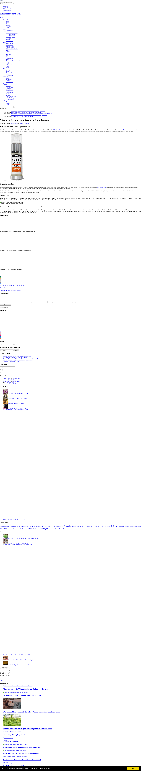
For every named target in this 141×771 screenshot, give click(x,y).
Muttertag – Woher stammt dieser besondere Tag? (22, 747)
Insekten (8, 103)
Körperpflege (97, 526)
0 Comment (42, 111)
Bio (18, 526)
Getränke (8, 22)
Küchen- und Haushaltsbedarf (13, 60)
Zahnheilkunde (9, 41)
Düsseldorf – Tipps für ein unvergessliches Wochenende (21, 665)
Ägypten (8, 70)
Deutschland (9, 72)
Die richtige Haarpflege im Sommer (19, 116)
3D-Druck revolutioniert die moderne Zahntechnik (22, 760)
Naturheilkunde (12, 35)
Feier (34, 526)
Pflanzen (126, 526)
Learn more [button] (47, 768)
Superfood (8, 26)
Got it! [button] (132, 768)
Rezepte (8, 25)
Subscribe (16, 350)
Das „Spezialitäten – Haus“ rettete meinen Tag (18, 398)
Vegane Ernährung (51, 528)
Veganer (57, 528)
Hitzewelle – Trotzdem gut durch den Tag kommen (23, 112)
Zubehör (8, 94)
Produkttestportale (10, 99)
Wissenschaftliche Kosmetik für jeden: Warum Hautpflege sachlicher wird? (28, 113)
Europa (7, 74)
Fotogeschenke (9, 58)
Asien (7, 71)
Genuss (7, 21)
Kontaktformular (7, 10)
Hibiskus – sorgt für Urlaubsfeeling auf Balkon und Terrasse (25, 111)
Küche (102, 526)
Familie (31, 526)
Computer (8, 86)
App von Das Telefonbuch (6, 287)
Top (23, 285)
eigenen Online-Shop (124, 129)
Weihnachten (62, 528)
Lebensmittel (107, 526)
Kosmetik (8, 80)
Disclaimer (5, 7)
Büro (7, 55)
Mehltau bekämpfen (10, 741)
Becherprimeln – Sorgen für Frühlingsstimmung (21, 753)
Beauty (7, 78)
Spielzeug (8, 51)
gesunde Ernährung (59, 526)
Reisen (4, 68)
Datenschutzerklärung (8, 8)
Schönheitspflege (18, 285)
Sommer (24, 528)
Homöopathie (12, 34)
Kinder (4, 42)
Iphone (78, 526)
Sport (4, 83)
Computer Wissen (10, 87)
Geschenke (52, 526)
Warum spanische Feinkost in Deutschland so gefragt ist (20, 660)
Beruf (16, 526)
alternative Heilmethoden (11, 33)
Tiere (4, 100)
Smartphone (20, 528)
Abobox (1, 526)
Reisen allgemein (10, 75)
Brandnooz (26, 526)
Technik (5, 84)
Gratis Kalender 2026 (11, 96)
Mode (7, 62)
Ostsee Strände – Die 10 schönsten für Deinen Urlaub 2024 (16, 655)
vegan (45, 529)
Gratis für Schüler (10, 47)
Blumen (22, 526)
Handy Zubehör (9, 90)
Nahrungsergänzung (10, 37)
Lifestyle (5, 53)
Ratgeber (8, 39)
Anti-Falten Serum (101, 187)
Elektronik (8, 88)
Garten (4, 29)
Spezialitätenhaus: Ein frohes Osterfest (16, 403)
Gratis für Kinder (10, 46)
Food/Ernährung (7, 19)
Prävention (8, 38)
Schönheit (5, 76)
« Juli (1, 680)
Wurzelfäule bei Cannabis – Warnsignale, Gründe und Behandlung (23, 538)
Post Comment (4, 307)
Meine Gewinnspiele (10, 97)
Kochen (8, 23)
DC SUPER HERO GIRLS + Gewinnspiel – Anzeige (15, 519)
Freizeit (45, 526)
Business (8, 56)
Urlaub (41, 528)
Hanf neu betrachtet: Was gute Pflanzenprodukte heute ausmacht (26, 115)
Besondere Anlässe (10, 54)
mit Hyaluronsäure (56, 129)
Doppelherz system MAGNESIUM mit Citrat (18, 543)
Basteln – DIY (9, 45)
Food (41, 526)
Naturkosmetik (9, 82)
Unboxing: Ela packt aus (11, 64)
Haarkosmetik (9, 79)
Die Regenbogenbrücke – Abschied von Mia (18, 408)
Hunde (7, 101)
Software (8, 91)
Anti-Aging (2, 285)
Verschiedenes (6, 95)
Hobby (7, 59)
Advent (4, 526)
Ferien (37, 526)
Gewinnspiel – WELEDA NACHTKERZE (18, 393)
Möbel (120, 526)
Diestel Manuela (7, 378)
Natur (122, 526)
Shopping (8, 63)
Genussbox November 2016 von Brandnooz (10, 290)
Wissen (7, 66)
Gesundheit (5, 31)
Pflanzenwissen (9, 30)
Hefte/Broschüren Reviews (12, 49)
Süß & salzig (9, 27)
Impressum (5, 6)
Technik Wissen (9, 92)
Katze (7, 104)
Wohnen (8, 67)
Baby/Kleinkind (9, 43)
